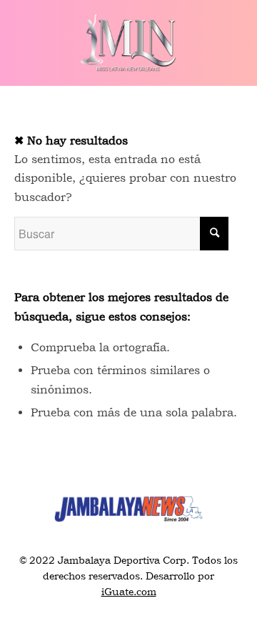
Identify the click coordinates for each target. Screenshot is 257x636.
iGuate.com (128, 591)
